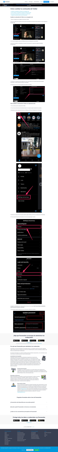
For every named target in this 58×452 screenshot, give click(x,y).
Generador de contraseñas (8, 438)
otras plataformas (29, 342)
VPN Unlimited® (33, 432)
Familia (6, 432)
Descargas (31, 1)
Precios (26, 1)
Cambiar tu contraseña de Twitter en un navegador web (20, 11)
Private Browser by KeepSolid (35, 438)
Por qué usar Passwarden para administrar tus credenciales (20, 13)
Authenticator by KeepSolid (35, 437)
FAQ (45, 433)
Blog (45, 436)
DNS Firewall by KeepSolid (34, 436)
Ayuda (41, 1)
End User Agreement (7, 440)
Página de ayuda (23, 388)
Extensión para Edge (20, 438)
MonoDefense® (33, 433)
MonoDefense (40, 343)
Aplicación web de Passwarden (21, 439)
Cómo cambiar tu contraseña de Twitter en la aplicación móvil (21, 12)
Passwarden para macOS (20, 440)
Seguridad (6, 437)
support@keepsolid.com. (21, 392)
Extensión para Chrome (20, 436)
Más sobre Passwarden (47, 432)
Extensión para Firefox (20, 437)
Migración (6, 436)
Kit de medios (6, 444)
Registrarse (46, 1)
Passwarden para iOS (20, 432)
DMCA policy (6, 439)
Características (36, 1)
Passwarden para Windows (21, 433)
